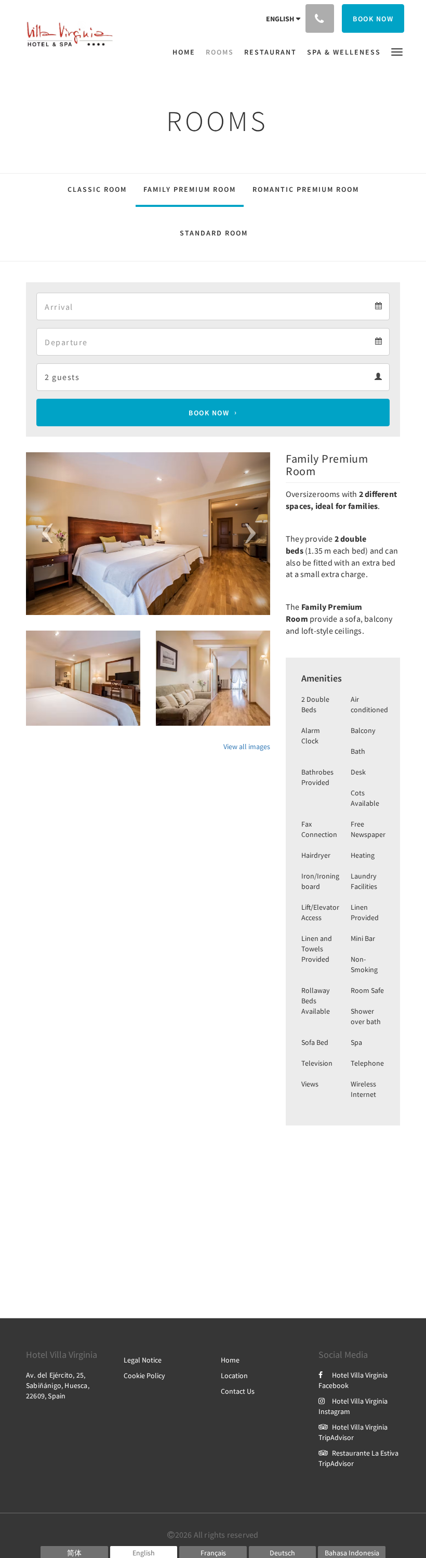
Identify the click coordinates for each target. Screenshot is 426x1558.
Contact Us (238, 1391)
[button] (397, 51)
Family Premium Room (189, 189)
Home (230, 1360)
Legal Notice (143, 1360)
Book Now (209, 412)
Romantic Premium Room (305, 189)
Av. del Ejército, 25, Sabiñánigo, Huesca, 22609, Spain (57, 1385)
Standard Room (214, 233)
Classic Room (97, 189)
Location (234, 1375)
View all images (246, 746)
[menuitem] (186, 52)
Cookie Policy (144, 1375)
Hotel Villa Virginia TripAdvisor (353, 1432)
